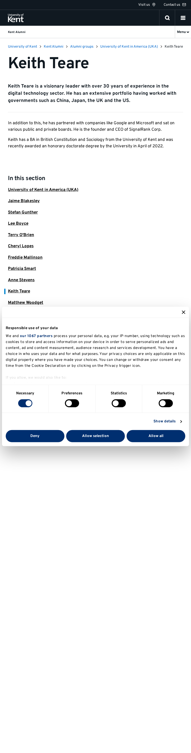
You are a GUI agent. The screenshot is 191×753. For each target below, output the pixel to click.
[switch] (72, 403)
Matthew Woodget (25, 303)
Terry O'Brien (21, 235)
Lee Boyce (18, 223)
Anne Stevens (21, 280)
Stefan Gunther (23, 212)
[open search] (167, 18)
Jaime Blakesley (24, 201)
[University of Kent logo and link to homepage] (16, 18)
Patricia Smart (22, 269)
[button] (183, 18)
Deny (35, 436)
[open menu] (183, 18)
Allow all (155, 436)
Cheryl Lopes (21, 246)
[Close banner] (183, 312)
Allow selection (95, 436)
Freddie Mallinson (25, 257)
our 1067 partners (36, 336)
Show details (164, 421)
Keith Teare (19, 291)
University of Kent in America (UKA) (43, 190)
